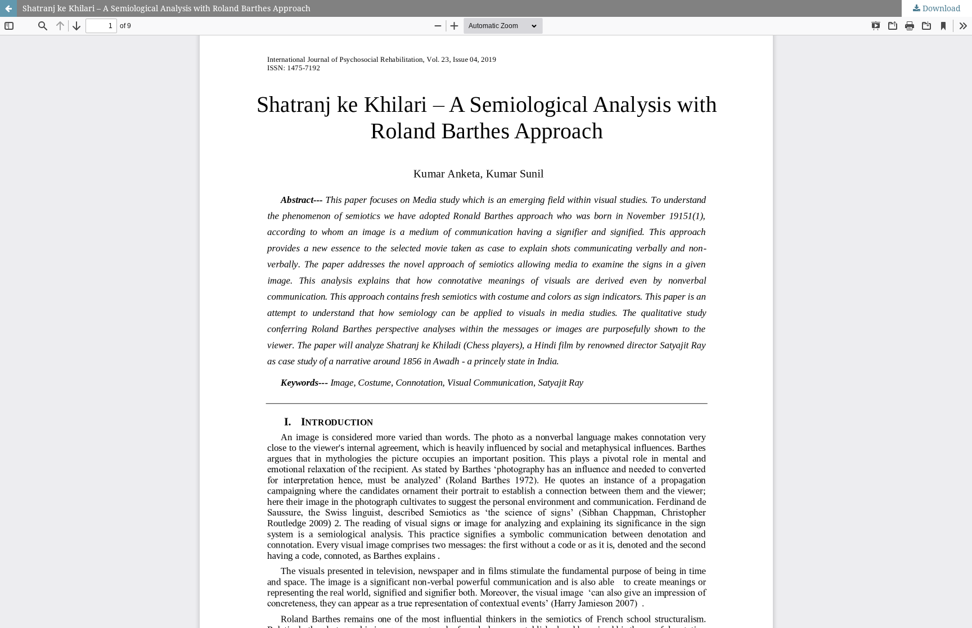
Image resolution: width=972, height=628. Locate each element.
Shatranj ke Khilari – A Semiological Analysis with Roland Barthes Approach (166, 8)
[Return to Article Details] (8, 8)
